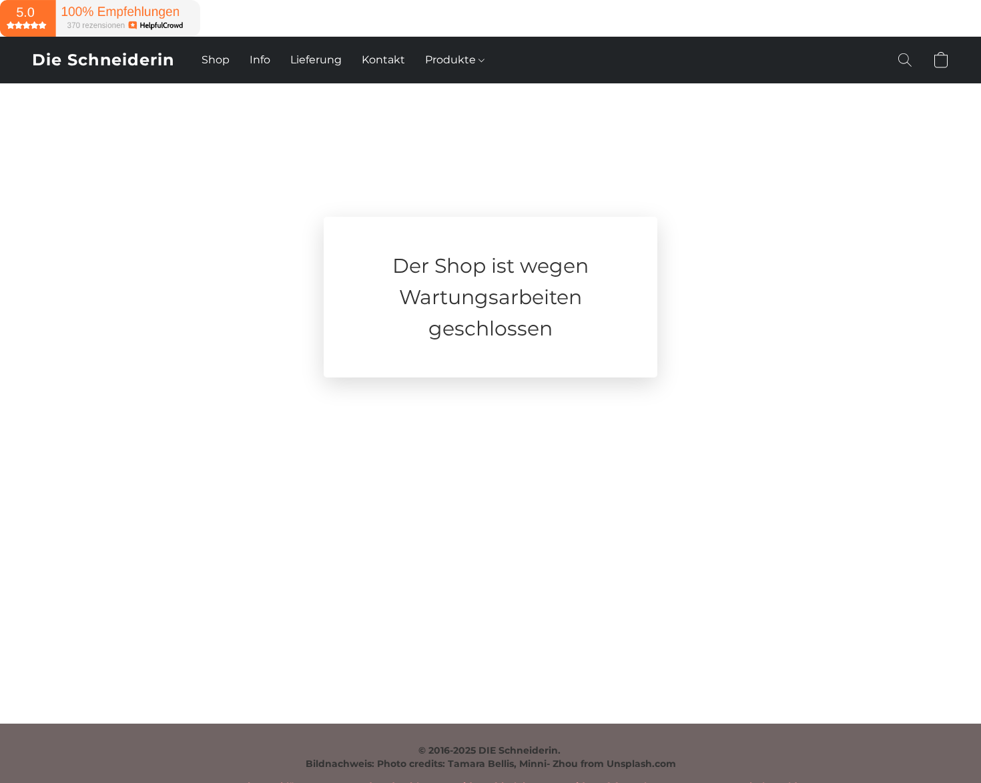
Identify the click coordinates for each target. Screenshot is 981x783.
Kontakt (383, 59)
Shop (216, 59)
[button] (103, 60)
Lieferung (316, 59)
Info (260, 59)
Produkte (451, 59)
